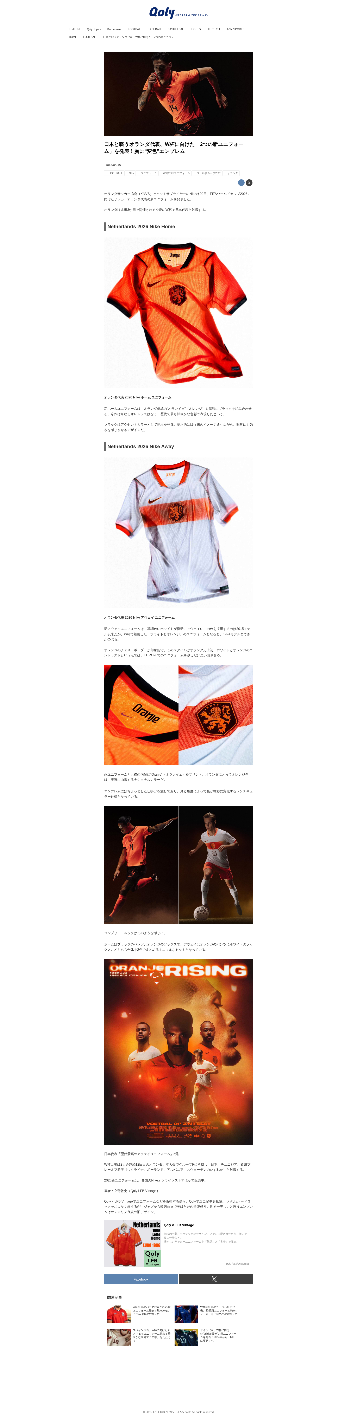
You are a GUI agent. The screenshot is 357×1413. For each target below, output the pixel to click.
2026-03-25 (113, 165)
